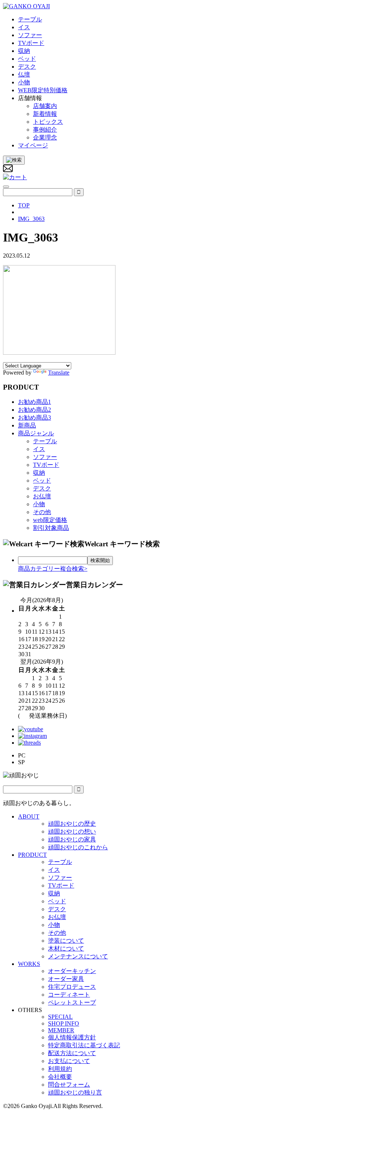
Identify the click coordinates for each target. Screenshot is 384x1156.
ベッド (42, 480)
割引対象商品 (51, 528)
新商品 (27, 425)
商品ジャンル (36, 433)
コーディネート (69, 994)
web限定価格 (50, 520)
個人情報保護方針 (72, 1037)
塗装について (66, 940)
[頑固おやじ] (26, 6)
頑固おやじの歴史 (72, 823)
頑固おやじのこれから (78, 847)
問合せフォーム (69, 1084)
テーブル (45, 441)
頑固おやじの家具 (72, 839)
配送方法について (72, 1053)
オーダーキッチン (72, 971)
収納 (39, 472)
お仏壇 (42, 496)
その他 (42, 512)
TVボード (46, 465)
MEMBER (61, 1030)
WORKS (29, 964)
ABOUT (28, 816)
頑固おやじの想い (72, 831)
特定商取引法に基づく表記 (84, 1045)
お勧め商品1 (34, 402)
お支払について (69, 1061)
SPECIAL (60, 1017)
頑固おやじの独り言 (75, 1092)
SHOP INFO (63, 1023)
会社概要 (60, 1077)
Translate (58, 372)
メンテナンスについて (78, 956)
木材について (66, 948)
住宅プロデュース (72, 987)
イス (39, 449)
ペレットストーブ (72, 1002)
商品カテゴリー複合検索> (52, 568)
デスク (42, 488)
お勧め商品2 (34, 409)
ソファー (45, 457)
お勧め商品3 (34, 417)
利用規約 (60, 1069)
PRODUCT (32, 855)
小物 (39, 504)
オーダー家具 (66, 979)
